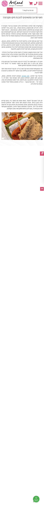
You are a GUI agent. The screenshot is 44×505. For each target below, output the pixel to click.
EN (42, 189)
